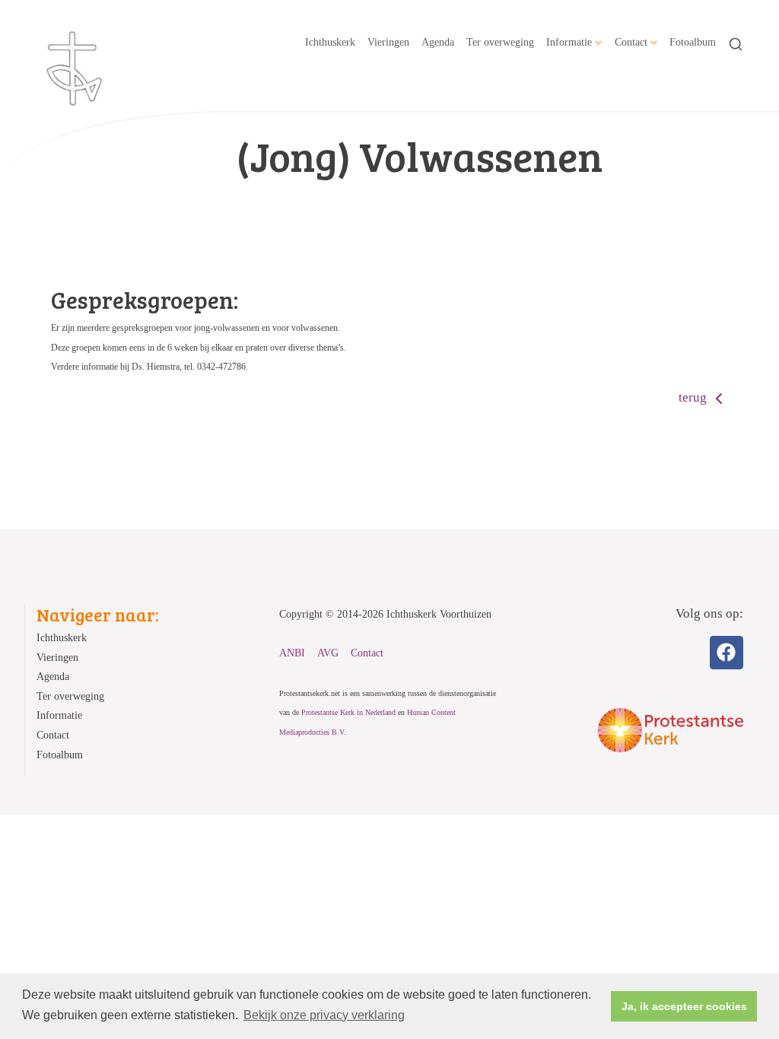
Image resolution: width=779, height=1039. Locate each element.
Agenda (437, 42)
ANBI (292, 653)
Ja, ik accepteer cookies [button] (684, 1006)
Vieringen (388, 42)
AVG (328, 653)
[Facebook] (726, 652)
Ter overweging (500, 42)
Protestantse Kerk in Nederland (348, 712)
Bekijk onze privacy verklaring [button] (324, 1015)
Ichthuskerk (330, 42)
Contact (631, 42)
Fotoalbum (692, 42)
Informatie (569, 42)
